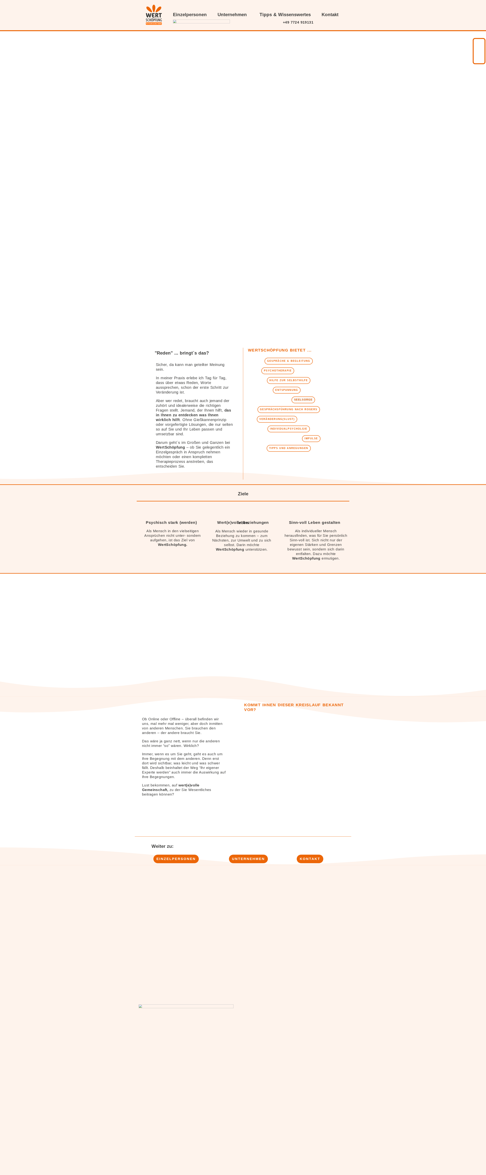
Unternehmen (232, 14)
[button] (288, 361)
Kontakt (330, 14)
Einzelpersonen (190, 14)
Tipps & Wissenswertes (285, 14)
